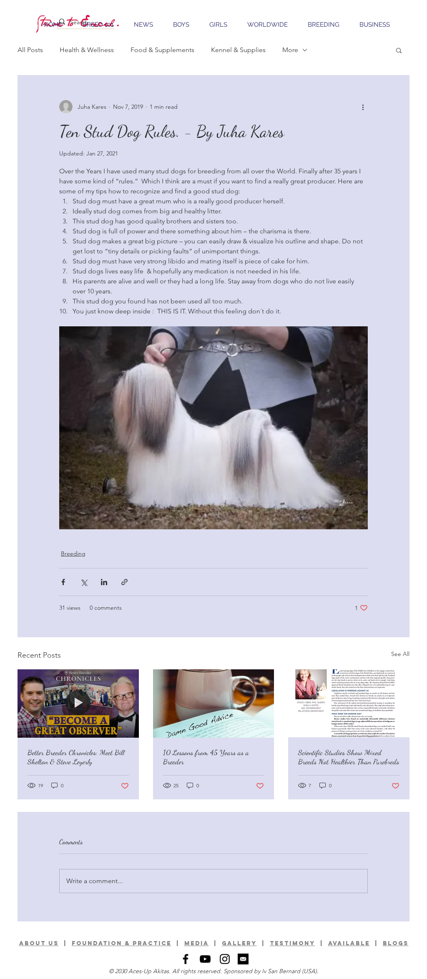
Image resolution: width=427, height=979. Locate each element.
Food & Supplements (162, 50)
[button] (399, 50)
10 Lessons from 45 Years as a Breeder (206, 757)
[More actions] (363, 107)
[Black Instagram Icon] (224, 959)
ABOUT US (39, 943)
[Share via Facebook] (63, 582)
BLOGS (396, 943)
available (349, 943)
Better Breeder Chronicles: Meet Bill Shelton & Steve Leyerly (76, 757)
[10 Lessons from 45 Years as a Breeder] (213, 703)
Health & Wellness (87, 50)
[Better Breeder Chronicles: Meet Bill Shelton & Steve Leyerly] (78, 703)
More (290, 50)
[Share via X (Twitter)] (84, 582)
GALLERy (239, 943)
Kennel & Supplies (238, 50)
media (196, 943)
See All (400, 654)
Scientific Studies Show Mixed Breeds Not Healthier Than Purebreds (348, 757)
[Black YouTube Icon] (205, 959)
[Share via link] (124, 582)
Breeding (73, 553)
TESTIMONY (292, 943)
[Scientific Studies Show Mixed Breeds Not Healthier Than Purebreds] (348, 703)
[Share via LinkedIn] (104, 582)
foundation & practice (121, 943)
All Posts (30, 50)
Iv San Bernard (281, 971)
